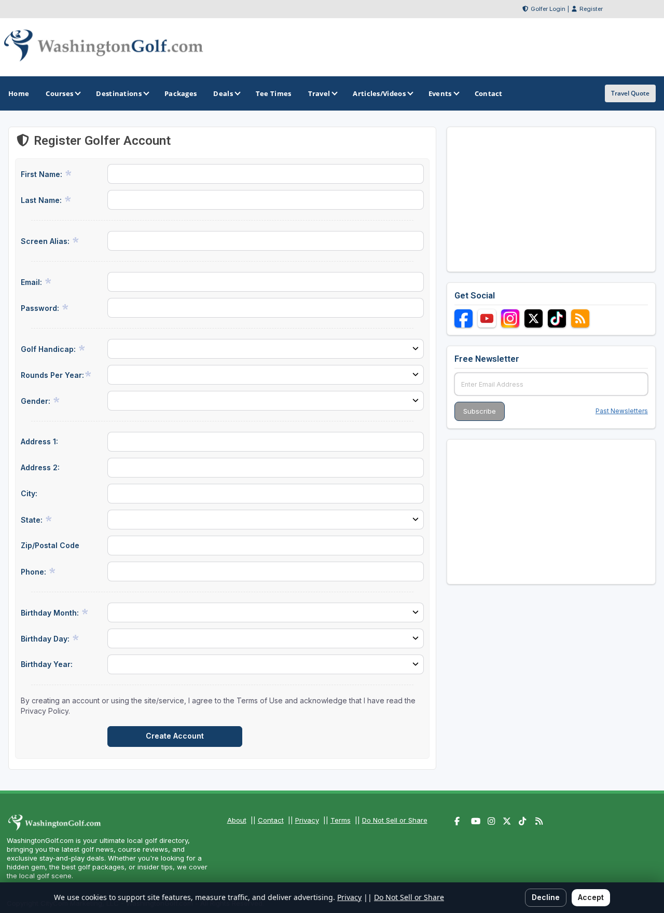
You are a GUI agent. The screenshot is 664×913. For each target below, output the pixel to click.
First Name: (42, 174)
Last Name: (42, 200)
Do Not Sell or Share (394, 820)
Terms (340, 820)
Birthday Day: (46, 638)
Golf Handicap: (49, 349)
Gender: (36, 401)
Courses (59, 93)
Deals (223, 93)
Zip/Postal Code (50, 545)
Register (591, 8)
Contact (271, 820)
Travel (319, 93)
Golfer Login (548, 8)
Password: (41, 308)
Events (440, 93)
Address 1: (39, 441)
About (236, 820)
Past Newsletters (622, 411)
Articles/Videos (379, 93)
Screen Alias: (46, 241)
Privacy (307, 820)
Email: (32, 282)
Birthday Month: (51, 612)
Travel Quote (630, 93)
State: (33, 519)
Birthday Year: (47, 664)
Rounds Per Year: (52, 375)
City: (29, 493)
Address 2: (40, 467)
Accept (591, 897)
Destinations (119, 93)
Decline (546, 897)
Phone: (34, 571)
